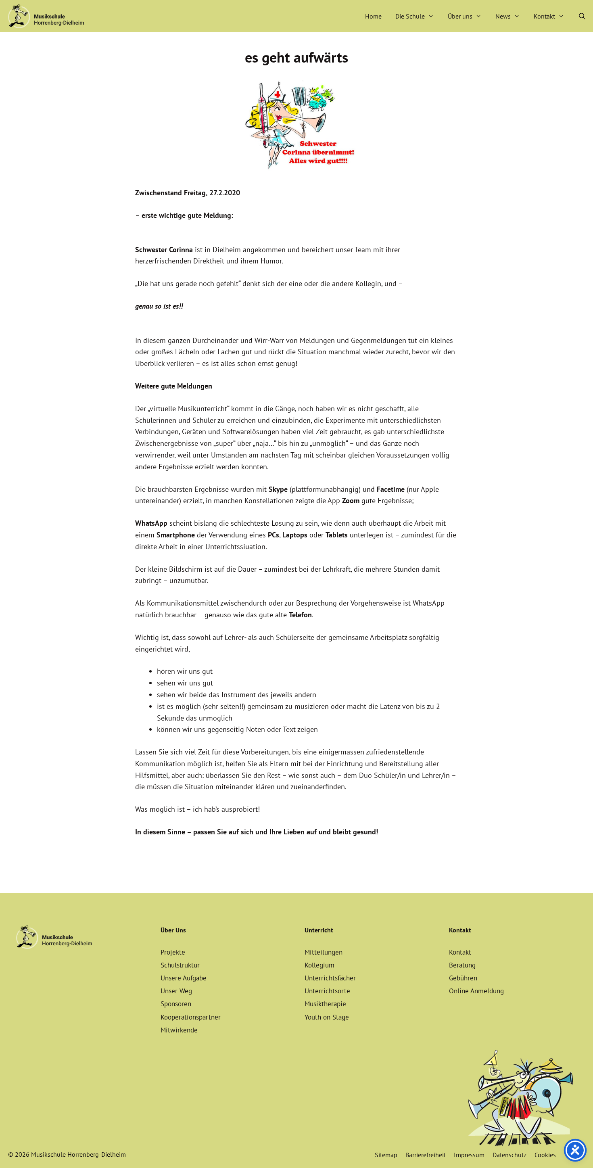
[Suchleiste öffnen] (582, 16)
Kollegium (319, 965)
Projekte (173, 952)
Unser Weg (176, 990)
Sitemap (386, 1155)
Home (373, 16)
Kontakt (544, 16)
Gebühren (463, 978)
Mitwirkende (179, 1030)
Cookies (545, 1155)
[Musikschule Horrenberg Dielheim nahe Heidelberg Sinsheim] (46, 16)
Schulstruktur (180, 965)
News (503, 16)
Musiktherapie (325, 1003)
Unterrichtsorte (327, 990)
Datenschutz (509, 1155)
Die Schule (410, 16)
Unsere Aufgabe (184, 978)
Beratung (462, 965)
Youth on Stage (327, 1017)
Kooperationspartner (191, 1017)
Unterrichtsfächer (330, 978)
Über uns (460, 16)
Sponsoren (176, 1003)
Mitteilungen (323, 952)
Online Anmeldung (476, 990)
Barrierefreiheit (425, 1155)
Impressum (469, 1155)
